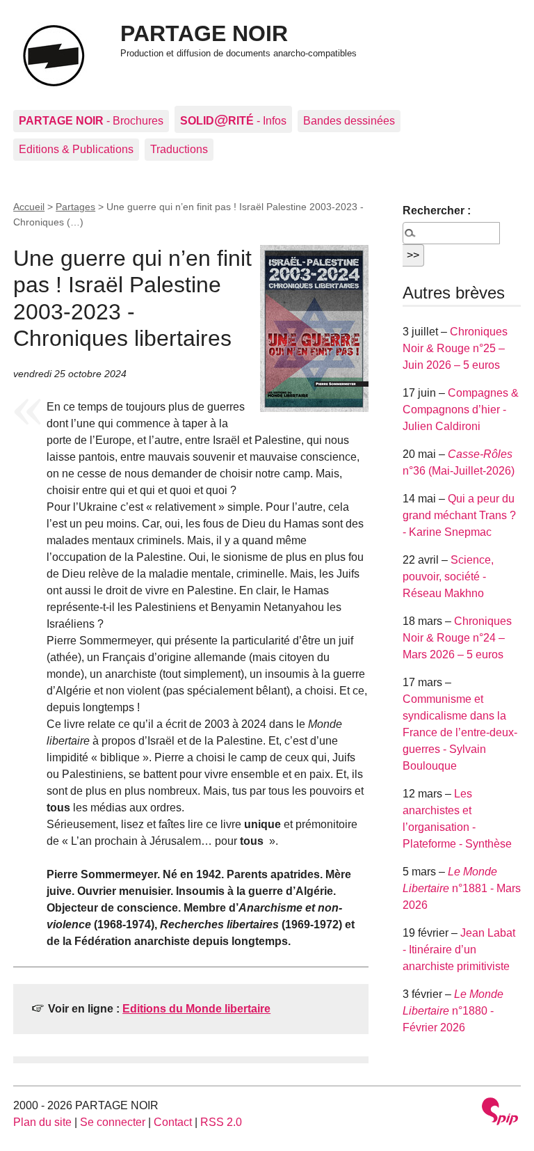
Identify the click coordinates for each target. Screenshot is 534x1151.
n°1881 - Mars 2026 (462, 888)
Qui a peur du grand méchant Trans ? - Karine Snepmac (459, 515)
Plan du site (42, 1122)
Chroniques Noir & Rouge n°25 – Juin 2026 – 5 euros (455, 348)
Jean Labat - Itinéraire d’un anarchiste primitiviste (459, 949)
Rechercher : (437, 210)
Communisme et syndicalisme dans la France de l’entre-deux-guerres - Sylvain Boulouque (460, 732)
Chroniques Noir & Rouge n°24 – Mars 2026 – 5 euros (457, 637)
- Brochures (91, 121)
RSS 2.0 (221, 1122)
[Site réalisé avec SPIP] (500, 1113)
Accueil (28, 206)
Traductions (179, 149)
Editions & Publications (76, 149)
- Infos (233, 119)
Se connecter (112, 1122)
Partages (75, 206)
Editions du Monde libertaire (196, 1009)
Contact (173, 1122)
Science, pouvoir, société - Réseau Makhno (448, 576)
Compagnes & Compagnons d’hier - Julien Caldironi (461, 409)
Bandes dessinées (349, 121)
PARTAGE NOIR (204, 33)
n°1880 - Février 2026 (453, 1010)
